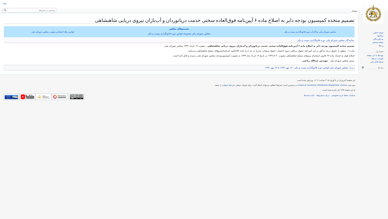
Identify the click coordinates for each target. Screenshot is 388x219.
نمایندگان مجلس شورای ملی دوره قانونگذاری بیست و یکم (326, 40)
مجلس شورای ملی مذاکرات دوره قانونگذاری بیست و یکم (310, 32)
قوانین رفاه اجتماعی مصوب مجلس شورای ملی (53, 32)
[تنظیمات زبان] (363, 67)
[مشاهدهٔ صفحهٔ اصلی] (373, 13)
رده (352, 67)
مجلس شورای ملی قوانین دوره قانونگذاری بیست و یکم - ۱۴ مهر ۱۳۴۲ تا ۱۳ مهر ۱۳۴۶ (306, 67)
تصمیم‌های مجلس (179, 28)
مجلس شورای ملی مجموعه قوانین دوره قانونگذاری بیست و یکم (179, 33)
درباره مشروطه (322, 95)
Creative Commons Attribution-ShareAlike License (322, 85)
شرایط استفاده (228, 85)
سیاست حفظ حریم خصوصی (343, 95)
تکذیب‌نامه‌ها (309, 95)
